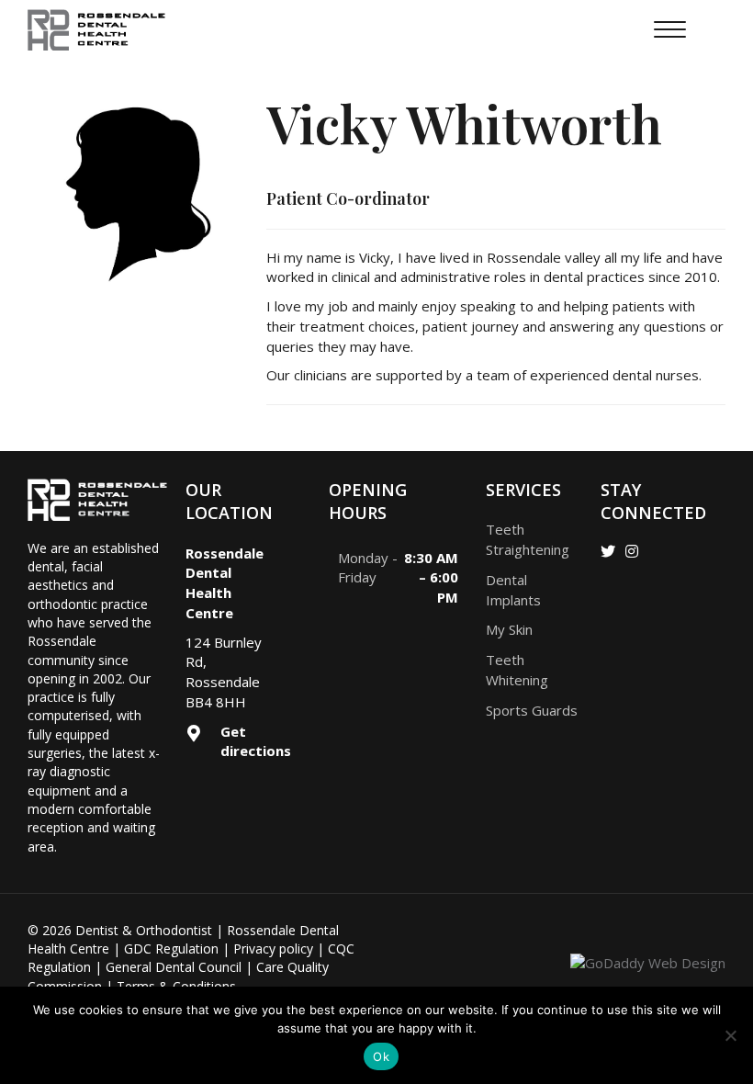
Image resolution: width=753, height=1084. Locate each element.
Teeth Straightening (527, 539)
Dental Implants (513, 589)
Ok (381, 1056)
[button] (608, 551)
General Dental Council (174, 967)
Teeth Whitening (517, 669)
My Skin (509, 629)
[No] (730, 1035)
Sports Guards (532, 710)
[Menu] (669, 30)
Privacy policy (273, 948)
